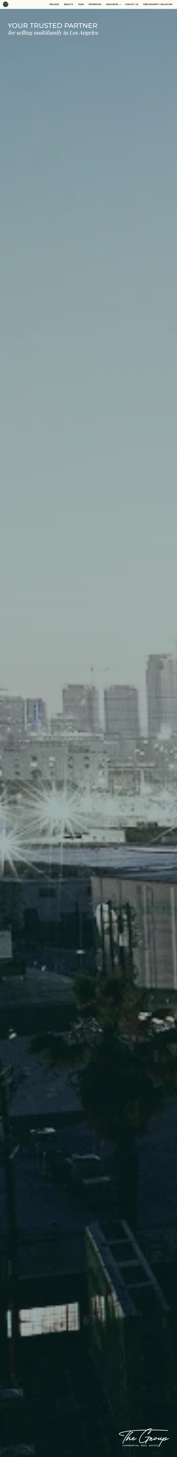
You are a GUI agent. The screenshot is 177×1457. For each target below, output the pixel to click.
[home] (5, 4)
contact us (131, 4)
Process (54, 4)
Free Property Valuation (157, 4)
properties (95, 4)
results (68, 4)
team (81, 4)
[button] (113, 4)
